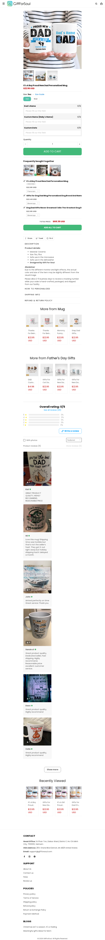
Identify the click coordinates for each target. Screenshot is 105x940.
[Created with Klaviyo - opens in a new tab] (52, 491)
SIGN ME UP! (52, 475)
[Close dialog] (68, 450)
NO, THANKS (52, 483)
